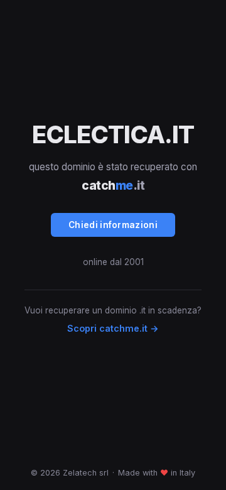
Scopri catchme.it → (113, 328)
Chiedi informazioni (113, 225)
